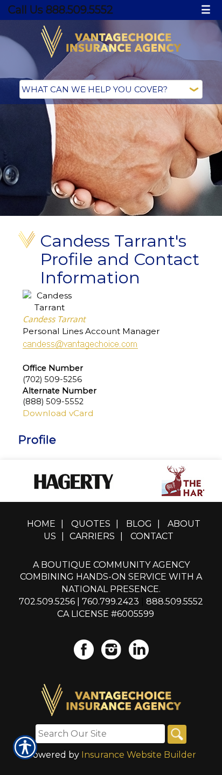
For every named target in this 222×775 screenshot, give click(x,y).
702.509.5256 (47, 601)
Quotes (90, 524)
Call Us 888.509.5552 (60, 9)
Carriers (92, 536)
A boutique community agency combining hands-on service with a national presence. (111, 577)
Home (41, 524)
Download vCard (58, 413)
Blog (139, 524)
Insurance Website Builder (138, 755)
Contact (152, 536)
